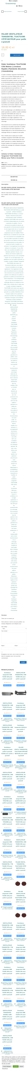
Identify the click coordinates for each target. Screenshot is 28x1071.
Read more (7, 809)
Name (3, 645)
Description (14, 176)
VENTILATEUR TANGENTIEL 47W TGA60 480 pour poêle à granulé (7, 991)
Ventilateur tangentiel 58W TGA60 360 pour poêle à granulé (7, 970)
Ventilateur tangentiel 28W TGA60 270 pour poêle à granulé (21, 1013)
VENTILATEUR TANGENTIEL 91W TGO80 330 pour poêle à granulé (20, 676)
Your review (4, 631)
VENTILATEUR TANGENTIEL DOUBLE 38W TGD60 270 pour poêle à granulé (7, 1014)
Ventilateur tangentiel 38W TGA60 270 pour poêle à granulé (7, 843)
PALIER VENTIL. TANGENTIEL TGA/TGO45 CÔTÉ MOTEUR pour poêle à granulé (20, 866)
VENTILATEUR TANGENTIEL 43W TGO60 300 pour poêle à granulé (20, 843)
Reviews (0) (14, 180)
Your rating (4, 626)
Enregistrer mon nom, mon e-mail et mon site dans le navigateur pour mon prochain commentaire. (12, 656)
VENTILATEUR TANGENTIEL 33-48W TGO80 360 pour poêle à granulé (20, 776)
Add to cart (17, 55)
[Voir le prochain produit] (26, 12)
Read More (5, 1068)
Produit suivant (21, 11)
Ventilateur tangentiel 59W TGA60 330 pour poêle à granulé (21, 948)
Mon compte (13, 1)
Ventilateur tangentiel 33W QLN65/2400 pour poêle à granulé (20, 800)
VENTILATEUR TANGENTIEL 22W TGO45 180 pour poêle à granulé (7, 1039)
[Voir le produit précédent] (2, 12)
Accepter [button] (16, 1066)
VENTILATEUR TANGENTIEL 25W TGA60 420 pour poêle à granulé (7, 926)
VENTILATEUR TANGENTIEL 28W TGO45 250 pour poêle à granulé (7, 728)
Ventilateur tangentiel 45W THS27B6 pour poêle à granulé (7, 800)
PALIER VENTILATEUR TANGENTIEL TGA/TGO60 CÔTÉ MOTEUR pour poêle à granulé (20, 896)
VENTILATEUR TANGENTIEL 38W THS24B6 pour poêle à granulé (7, 821)
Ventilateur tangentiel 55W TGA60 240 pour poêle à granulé (21, 970)
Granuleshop (11, 3)
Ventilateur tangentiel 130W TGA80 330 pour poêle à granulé (7, 894)
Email (16, 645)
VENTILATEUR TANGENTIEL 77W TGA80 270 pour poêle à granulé (7, 865)
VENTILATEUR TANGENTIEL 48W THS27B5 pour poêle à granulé (20, 991)
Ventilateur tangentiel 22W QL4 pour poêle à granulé (21, 728)
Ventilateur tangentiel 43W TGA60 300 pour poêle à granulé (7, 676)
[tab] (14, 177)
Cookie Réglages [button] (7, 1066)
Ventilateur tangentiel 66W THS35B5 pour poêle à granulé (20, 926)
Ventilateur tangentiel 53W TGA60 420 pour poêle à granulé (21, 706)
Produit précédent (8, 11)
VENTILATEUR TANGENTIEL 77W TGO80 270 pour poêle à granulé (7, 948)
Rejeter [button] (21, 1066)
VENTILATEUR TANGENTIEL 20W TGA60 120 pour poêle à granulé (7, 775)
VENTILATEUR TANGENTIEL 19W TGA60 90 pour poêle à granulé (7, 706)
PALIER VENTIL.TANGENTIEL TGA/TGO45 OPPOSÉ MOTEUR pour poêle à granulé (21, 751)
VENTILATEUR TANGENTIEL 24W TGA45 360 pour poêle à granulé (20, 821)
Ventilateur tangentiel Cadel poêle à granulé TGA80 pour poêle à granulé (7, 751)
